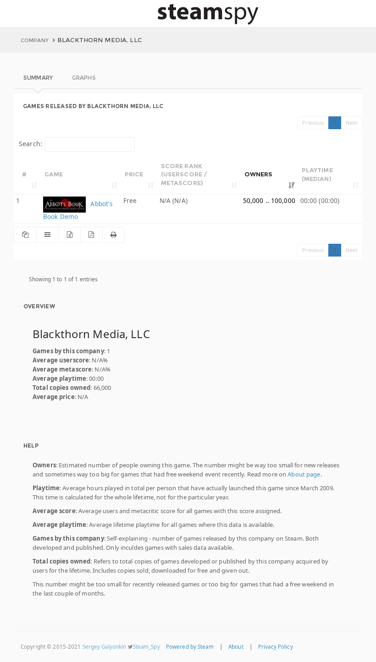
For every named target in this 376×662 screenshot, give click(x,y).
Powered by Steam (190, 646)
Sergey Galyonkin (105, 646)
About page (304, 474)
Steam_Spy (146, 646)
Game (53, 174)
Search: (30, 143)
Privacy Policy (275, 646)
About (235, 646)
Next (351, 122)
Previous (313, 122)
